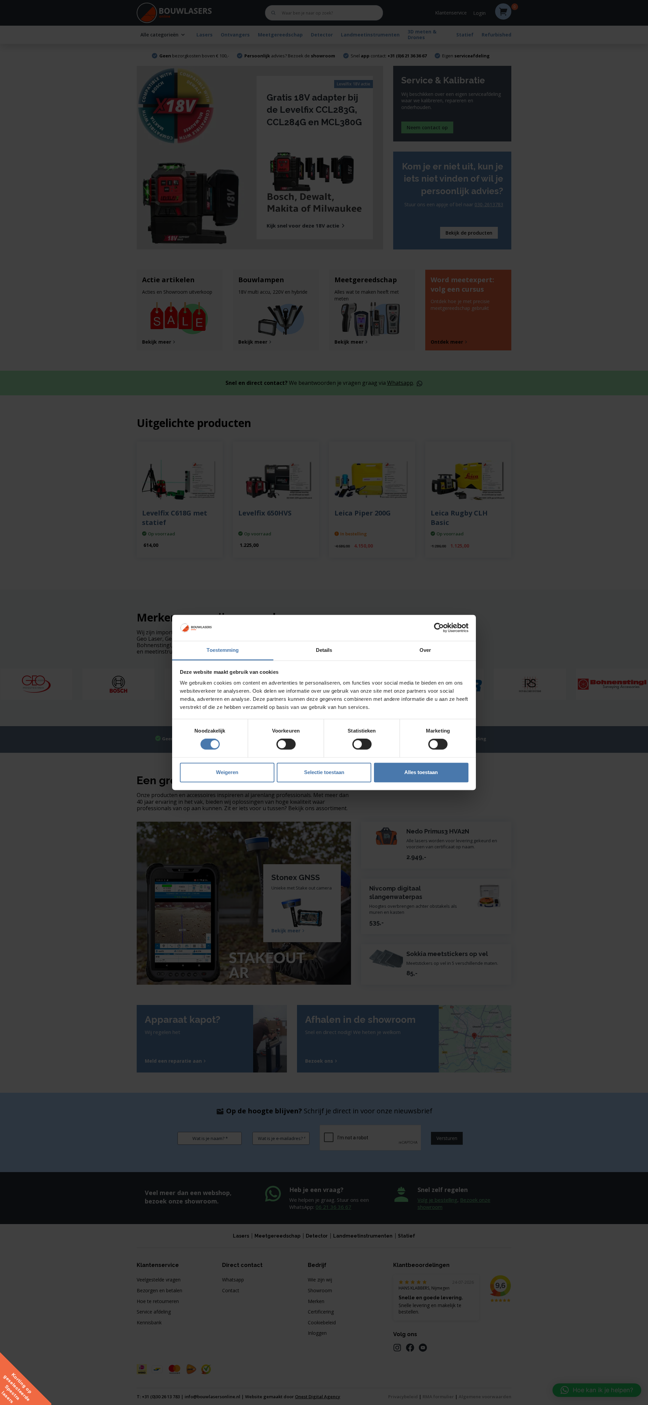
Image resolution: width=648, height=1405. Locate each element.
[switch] (286, 744)
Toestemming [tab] (223, 650)
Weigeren (227, 772)
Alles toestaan (421, 772)
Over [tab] (425, 650)
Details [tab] (324, 650)
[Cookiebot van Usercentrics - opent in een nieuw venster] (438, 628)
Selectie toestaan (324, 772)
